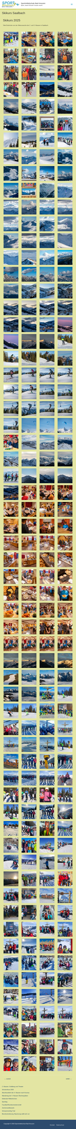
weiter (69, 1079)
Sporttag (4, 1102)
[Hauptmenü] (71, 4)
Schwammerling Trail (8, 1111)
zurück (7, 1079)
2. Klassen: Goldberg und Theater (12, 1086)
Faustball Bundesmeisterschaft (11, 1105)
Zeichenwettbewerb (8, 1108)
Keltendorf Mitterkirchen (9, 1098)
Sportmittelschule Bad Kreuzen (33, 3)
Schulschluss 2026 (8, 1089)
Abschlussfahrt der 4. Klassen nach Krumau (15, 1092)
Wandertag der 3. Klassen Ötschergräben (15, 1095)
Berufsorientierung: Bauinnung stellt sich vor (16, 1114)
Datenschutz (60, 1125)
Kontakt (52, 1125)
